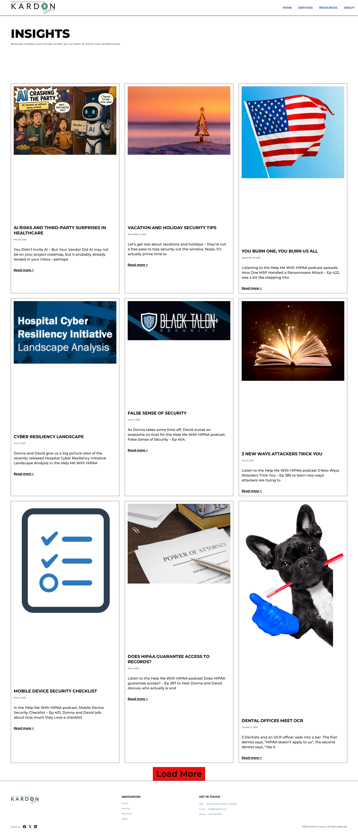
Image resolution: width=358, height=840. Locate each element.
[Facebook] (24, 826)
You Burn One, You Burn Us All (280, 251)
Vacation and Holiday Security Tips (172, 227)
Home (287, 7)
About (349, 7)
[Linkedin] (35, 826)
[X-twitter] (30, 826)
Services (305, 7)
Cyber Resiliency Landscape (49, 436)
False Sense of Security (157, 413)
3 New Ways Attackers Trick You (282, 453)
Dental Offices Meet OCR (272, 720)
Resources (328, 7)
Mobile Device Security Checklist (55, 691)
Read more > (24, 270)
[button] (179, 774)
